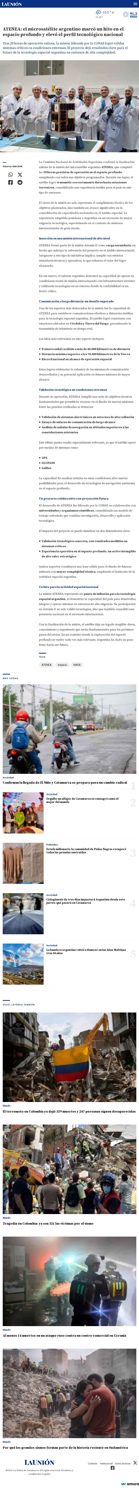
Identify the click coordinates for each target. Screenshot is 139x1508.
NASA (77, 665)
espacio (62, 665)
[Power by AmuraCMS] (130, 1484)
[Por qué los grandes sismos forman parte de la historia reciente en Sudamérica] (69, 1393)
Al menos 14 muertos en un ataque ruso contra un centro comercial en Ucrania (64, 1336)
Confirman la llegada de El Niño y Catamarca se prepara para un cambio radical (65, 783)
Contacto (93, 1463)
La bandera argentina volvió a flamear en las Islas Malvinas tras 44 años (86, 951)
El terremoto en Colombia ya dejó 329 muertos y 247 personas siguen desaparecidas (69, 1111)
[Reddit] (19, 182)
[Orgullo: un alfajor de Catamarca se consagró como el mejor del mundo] (23, 812)
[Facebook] (10, 182)
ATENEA (46, 665)
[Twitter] (19, 175)
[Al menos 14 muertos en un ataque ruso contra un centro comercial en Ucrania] (69, 1281)
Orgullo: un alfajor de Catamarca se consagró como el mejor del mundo (82, 800)
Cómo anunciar (123, 1463)
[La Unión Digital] (12, 4)
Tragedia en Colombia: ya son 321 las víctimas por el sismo (48, 1223)
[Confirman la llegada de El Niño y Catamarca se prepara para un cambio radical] (69, 729)
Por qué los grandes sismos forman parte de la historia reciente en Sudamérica (65, 1448)
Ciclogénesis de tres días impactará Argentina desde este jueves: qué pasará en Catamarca (85, 901)
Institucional (106, 1463)
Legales (46, 1474)
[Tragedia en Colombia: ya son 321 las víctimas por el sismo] (69, 1169)
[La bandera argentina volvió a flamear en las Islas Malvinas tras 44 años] (23, 964)
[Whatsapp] (10, 175)
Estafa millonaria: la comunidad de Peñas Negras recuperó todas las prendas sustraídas (86, 850)
